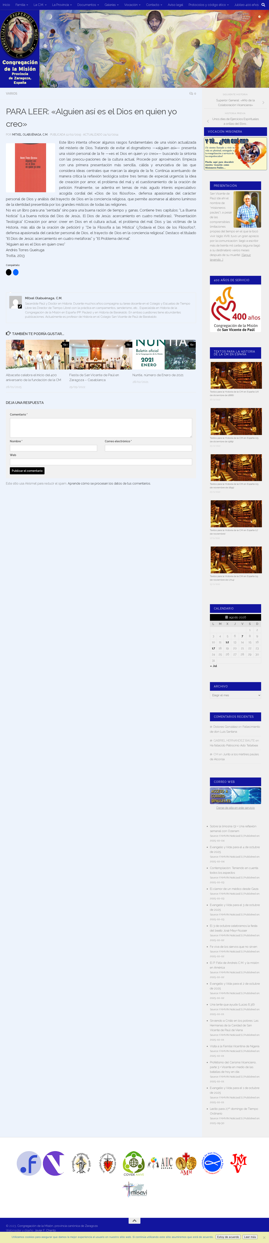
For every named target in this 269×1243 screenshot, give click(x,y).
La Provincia (60, 5)
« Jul (213, 666)
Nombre (16, 441)
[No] (264, 1237)
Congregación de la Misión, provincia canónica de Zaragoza (57, 1226)
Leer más (250, 1236)
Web (13, 455)
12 (227, 642)
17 (213, 648)
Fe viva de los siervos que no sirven (233, 946)
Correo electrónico (118, 441)
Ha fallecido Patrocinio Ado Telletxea (234, 745)
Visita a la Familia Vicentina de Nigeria (234, 1046)
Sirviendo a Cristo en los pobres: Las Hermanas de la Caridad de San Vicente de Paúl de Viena (234, 1025)
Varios (11, 93)
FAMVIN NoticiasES (230, 835)
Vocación (131, 5)
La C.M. (39, 5)
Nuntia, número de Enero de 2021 (158, 375)
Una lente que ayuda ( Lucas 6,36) (232, 1004)
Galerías (110, 5)
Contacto (152, 5)
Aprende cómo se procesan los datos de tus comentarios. (109, 483)
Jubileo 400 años (246, 5)
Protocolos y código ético (207, 5)
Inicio (6, 5)
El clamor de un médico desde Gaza (234, 889)
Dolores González (225, 727)
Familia (20, 5)
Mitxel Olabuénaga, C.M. (30, 134)
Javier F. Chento (45, 1230)
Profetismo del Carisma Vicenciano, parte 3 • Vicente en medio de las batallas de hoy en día (233, 1067)
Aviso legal (175, 5)
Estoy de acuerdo (228, 1236)
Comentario (19, 414)
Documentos (86, 5)
